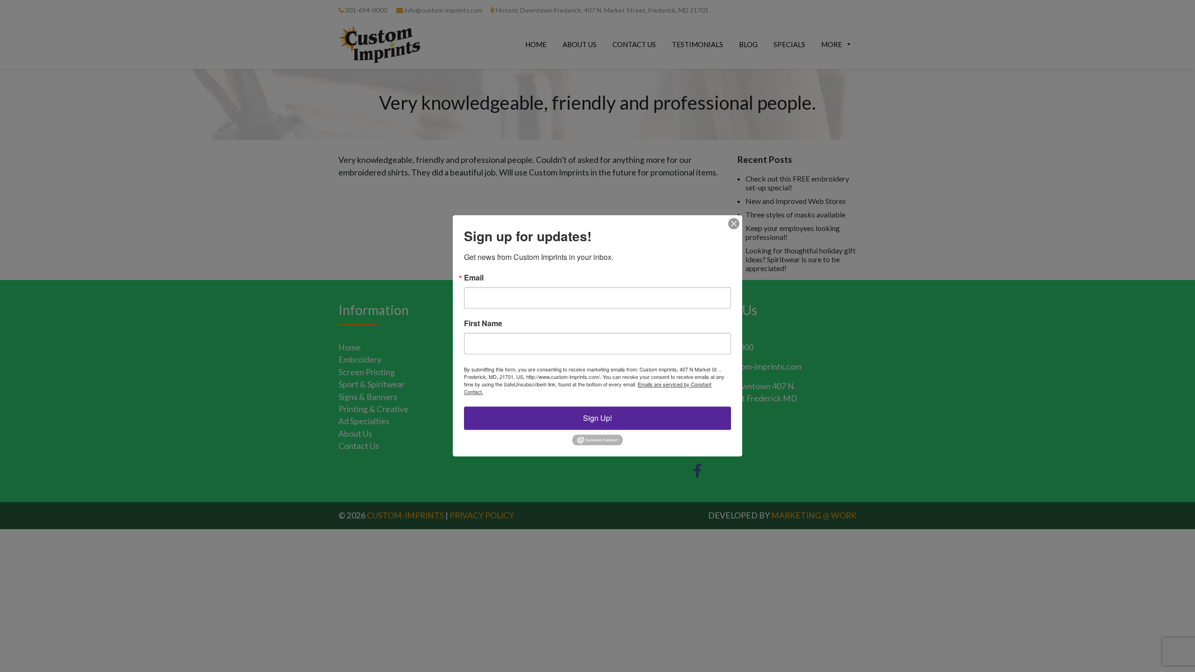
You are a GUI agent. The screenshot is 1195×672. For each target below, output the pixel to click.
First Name (483, 323)
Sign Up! (597, 418)
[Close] (733, 223)
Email (474, 277)
